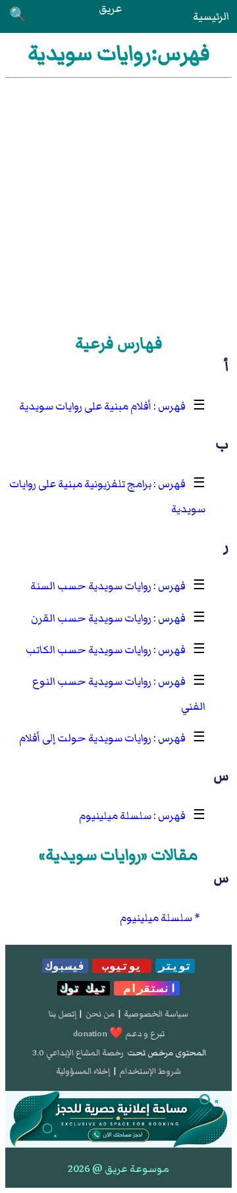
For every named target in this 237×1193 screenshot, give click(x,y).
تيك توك (84, 988)
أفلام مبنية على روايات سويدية (85, 406)
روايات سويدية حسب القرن (91, 618)
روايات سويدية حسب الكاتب (88, 649)
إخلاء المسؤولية (83, 1071)
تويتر (175, 965)
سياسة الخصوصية (156, 1014)
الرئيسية (211, 16)
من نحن (100, 1014)
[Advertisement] (118, 203)
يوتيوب (121, 965)
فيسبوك (65, 965)
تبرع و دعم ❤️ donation (119, 1033)
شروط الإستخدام (150, 1071)
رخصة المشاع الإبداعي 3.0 (78, 1052)
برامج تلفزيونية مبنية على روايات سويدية (107, 496)
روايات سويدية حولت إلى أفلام (85, 738)
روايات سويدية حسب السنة (90, 586)
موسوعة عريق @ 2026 (118, 1169)
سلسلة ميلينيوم (115, 815)
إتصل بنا (62, 1014)
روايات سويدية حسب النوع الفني (118, 694)
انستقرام (146, 988)
